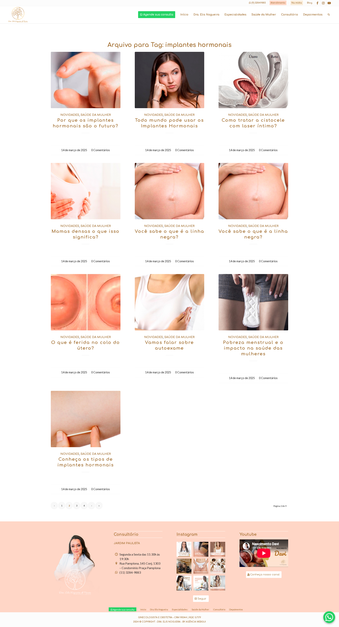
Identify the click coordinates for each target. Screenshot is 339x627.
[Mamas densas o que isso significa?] (85, 191)
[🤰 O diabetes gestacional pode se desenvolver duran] (200, 549)
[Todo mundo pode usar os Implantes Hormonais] (169, 80)
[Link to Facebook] (317, 3)
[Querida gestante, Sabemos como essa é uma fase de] (217, 566)
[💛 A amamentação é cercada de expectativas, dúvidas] (184, 549)
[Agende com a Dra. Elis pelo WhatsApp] (329, 617)
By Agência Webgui (194, 622)
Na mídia (297, 3)
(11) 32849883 (259, 3)
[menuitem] (278, 3)
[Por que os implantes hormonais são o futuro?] (85, 80)
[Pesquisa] (328, 14)
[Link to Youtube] (329, 3)
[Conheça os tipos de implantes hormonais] (85, 419)
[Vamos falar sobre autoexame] (169, 302)
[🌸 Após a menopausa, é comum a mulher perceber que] (200, 583)
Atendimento (278, 3)
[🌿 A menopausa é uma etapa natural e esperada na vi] (217, 549)
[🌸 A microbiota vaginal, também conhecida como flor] (200, 566)
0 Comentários (100, 150)
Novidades (69, 114)
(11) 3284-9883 (130, 572)
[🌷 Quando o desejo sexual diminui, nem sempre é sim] (217, 583)
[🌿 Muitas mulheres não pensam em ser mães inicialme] (184, 583)
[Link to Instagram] (323, 3)
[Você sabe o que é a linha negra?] (169, 191)
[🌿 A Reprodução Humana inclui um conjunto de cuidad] (184, 566)
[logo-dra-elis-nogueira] (18, 14)
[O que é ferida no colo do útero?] (85, 302)
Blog (309, 3)
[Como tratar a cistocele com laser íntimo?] (253, 80)
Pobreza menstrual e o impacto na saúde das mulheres (253, 348)
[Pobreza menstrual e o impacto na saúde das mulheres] (253, 302)
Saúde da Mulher (96, 114)
